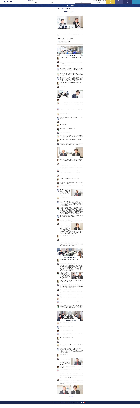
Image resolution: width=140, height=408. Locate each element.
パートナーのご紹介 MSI (65, 8)
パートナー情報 (83, 2)
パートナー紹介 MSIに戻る (70, 396)
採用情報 (103, 0)
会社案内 (100, 0)
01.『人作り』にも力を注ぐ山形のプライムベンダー (66, 38)
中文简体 (35, 0)
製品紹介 (36, 2)
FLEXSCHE (8, 1)
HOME (58, 8)
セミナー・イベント (67, 2)
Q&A (105, 0)
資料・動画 (97, 0)
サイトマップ (64, 402)
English (32, 0)
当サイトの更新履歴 (68, 402)
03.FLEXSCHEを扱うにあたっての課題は (64, 41)
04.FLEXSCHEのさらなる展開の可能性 (64, 42)
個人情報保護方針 (73, 402)
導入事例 (51, 2)
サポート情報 (98, 2)
